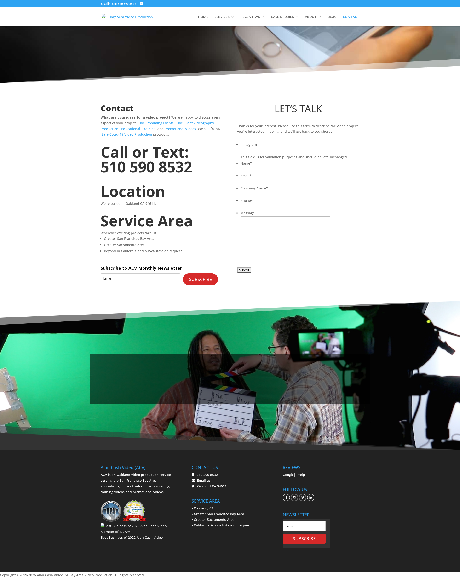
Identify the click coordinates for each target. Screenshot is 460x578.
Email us (203, 480)
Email (246, 175)
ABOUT (311, 17)
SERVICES (222, 17)
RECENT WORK (253, 17)
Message (248, 213)
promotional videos (148, 492)
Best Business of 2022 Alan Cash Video (132, 537)
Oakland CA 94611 (210, 486)
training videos (113, 492)
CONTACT (351, 17)
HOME (203, 17)
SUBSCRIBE (200, 279)
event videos (135, 486)
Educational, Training (138, 128)
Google (288, 474)
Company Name (254, 188)
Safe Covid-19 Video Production (127, 134)
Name (246, 163)
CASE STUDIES (282, 17)
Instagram (249, 144)
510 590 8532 (146, 167)
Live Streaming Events (156, 123)
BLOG (332, 17)
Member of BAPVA (115, 531)
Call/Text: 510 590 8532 (120, 4)
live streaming (158, 486)
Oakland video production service (144, 474)
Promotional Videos (180, 128)
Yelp (301, 474)
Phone (247, 200)
